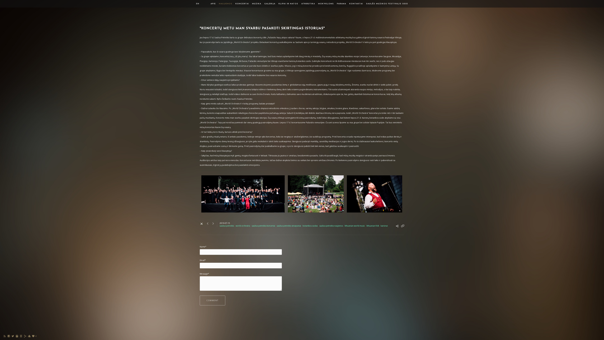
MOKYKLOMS (326, 4)
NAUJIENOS (225, 4)
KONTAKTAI (356, 4)
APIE (213, 4)
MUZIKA (256, 4)
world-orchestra (243, 225)
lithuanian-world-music (355, 225)
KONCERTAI (242, 4)
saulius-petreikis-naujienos (331, 225)
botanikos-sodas (310, 225)
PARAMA (341, 4)
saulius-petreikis (227, 225)
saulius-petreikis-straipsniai (289, 225)
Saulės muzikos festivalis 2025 (387, 4)
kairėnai (384, 225)
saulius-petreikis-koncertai (263, 225)
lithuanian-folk (372, 225)
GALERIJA (269, 4)
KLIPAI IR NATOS (288, 4)
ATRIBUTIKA (308, 4)
